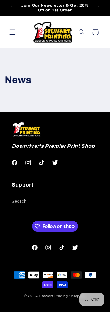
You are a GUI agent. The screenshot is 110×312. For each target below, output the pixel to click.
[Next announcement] (98, 7)
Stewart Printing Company (62, 296)
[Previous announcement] (11, 7)
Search (19, 201)
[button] (12, 32)
